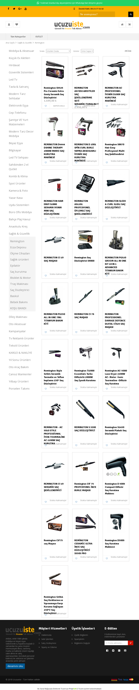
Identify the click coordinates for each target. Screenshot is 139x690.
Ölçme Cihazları (20, 253)
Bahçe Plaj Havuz (19, 219)
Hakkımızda (46, 635)
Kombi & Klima (18, 176)
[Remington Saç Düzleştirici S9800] (85, 239)
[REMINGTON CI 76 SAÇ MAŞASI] (85, 296)
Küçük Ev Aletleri (19, 58)
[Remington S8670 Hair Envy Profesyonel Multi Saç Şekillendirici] (116, 126)
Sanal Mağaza (45, 689)
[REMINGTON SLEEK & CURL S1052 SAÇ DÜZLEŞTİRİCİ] (116, 183)
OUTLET (39, 36)
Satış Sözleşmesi (48, 643)
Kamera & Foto (18, 190)
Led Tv (13, 79)
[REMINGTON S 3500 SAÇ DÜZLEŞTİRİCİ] (85, 409)
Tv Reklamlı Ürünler (21, 338)
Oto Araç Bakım (19, 367)
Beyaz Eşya (16, 143)
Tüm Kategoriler (18, 36)
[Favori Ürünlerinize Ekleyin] (46, 106)
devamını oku (15, 666)
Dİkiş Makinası (18, 317)
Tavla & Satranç (19, 86)
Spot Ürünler (17, 183)
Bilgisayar (15, 150)
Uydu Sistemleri (19, 205)
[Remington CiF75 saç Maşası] (55, 522)
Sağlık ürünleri (19, 259)
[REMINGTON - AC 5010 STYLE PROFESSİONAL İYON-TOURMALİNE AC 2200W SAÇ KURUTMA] (55, 409)
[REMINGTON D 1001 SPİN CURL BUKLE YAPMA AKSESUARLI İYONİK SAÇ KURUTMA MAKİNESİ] (85, 126)
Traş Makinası (19, 284)
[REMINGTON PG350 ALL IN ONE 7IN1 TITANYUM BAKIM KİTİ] (55, 296)
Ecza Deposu (18, 247)
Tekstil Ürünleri (19, 345)
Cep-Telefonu (17, 112)
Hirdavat (14, 65)
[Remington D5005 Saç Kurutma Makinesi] (116, 522)
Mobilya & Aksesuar (21, 51)
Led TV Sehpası (18, 157)
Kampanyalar (17, 331)
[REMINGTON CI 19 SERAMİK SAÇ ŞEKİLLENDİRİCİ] (55, 465)
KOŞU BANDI (18, 308)
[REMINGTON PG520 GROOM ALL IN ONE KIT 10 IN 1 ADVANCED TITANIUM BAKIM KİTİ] (116, 239)
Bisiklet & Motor (20, 278)
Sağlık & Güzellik (19, 233)
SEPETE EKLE (59, 106)
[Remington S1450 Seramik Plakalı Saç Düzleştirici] (116, 409)
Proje (72, 689)
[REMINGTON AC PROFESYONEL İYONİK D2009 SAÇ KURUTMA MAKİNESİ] (116, 69)
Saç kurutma (18, 271)
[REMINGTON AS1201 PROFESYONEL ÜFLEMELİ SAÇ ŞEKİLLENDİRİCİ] (85, 183)
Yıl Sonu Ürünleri (20, 360)
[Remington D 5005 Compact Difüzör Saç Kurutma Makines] (116, 465)
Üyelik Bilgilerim (81, 635)
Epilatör (15, 265)
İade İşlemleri (47, 639)
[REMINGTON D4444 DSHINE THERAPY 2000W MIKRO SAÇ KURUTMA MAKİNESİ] (55, 126)
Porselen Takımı (19, 388)
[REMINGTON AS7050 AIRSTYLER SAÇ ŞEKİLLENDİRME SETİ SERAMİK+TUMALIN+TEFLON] (85, 69)
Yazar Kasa (16, 198)
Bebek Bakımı (19, 302)
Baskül (14, 296)
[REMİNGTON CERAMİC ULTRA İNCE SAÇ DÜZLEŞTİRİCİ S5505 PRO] (85, 522)
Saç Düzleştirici (19, 290)
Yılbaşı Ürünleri (19, 381)
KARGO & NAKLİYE (20, 353)
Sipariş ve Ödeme (49, 647)
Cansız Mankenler (20, 374)
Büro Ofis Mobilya (20, 212)
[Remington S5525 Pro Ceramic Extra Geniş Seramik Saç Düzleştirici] (55, 69)
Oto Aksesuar (17, 324)
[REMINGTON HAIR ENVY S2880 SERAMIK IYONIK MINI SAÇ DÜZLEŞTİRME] (55, 183)
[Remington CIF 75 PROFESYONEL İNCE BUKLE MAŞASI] (85, 465)
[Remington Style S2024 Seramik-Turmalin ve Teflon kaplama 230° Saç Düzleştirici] (55, 352)
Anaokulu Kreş (18, 226)
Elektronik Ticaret (59, 689)
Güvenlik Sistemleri (21, 72)
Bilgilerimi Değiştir (82, 643)
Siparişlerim (79, 639)
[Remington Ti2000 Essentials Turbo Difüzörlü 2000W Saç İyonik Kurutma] (85, 352)
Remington (17, 241)
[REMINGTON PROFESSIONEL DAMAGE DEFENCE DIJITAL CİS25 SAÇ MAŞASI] (116, 296)
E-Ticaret (80, 689)
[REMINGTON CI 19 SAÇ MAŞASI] (55, 239)
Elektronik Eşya (18, 105)
